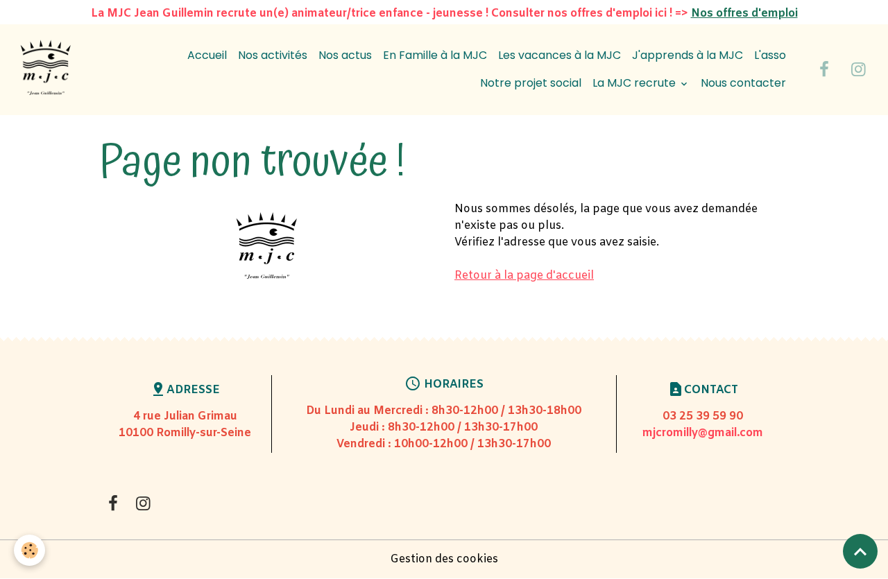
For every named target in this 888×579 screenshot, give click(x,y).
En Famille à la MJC (435, 55)
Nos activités (272, 55)
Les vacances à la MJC (559, 55)
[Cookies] (29, 550)
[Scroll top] (860, 551)
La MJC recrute (635, 83)
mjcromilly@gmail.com (702, 433)
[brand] (45, 69)
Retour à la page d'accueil (524, 275)
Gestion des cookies (444, 559)
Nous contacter (743, 83)
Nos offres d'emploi (744, 13)
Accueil (207, 55)
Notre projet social (530, 83)
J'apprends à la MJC (687, 55)
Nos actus (345, 55)
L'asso (770, 55)
